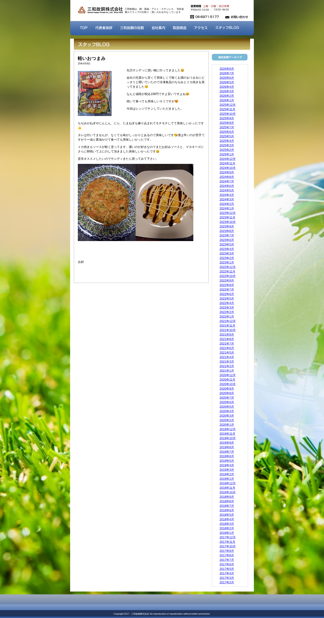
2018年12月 (228, 483)
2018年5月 (227, 514)
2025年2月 (227, 149)
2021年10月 (228, 330)
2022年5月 (227, 298)
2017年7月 (227, 559)
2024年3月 (227, 199)
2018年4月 (227, 519)
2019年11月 (227, 433)
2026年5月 (227, 82)
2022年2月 (227, 312)
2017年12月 (228, 537)
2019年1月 (227, 478)
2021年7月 (227, 343)
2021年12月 (228, 321)
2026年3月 (227, 91)
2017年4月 (227, 573)
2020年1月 (227, 424)
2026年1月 (227, 100)
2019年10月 (228, 438)
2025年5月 (227, 136)
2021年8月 (227, 339)
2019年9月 (227, 442)
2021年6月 (227, 348)
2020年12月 (228, 375)
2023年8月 (227, 231)
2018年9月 (227, 496)
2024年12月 (228, 159)
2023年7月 (227, 235)
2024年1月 (227, 208)
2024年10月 (228, 168)
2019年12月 (228, 429)
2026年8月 (227, 68)
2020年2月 (227, 420)
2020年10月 (228, 384)
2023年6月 (227, 240)
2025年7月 (227, 127)
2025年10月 (228, 113)
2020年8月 (227, 393)
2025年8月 (227, 122)
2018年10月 (228, 492)
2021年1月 (227, 370)
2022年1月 (227, 316)
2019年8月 (227, 447)
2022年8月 (227, 285)
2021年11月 (227, 325)
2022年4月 (227, 303)
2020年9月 (227, 388)
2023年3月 (227, 253)
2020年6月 (227, 402)
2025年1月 (227, 154)
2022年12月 (228, 267)
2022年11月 (227, 271)
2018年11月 (227, 487)
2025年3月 (227, 145)
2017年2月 (227, 582)
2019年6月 (227, 456)
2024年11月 (227, 163)
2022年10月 (228, 276)
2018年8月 (227, 501)
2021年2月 (227, 366)
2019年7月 (227, 451)
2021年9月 (227, 334)
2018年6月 (227, 510)
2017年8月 (227, 555)
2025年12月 (228, 104)
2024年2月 (227, 204)
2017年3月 (227, 578)
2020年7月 (227, 397)
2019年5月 (227, 460)
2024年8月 (227, 177)
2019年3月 (227, 469)
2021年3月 (227, 361)
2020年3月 (227, 415)
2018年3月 (227, 523)
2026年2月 (227, 95)
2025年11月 (227, 109)
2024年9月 (227, 172)
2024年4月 (227, 195)
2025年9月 (227, 118)
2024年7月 (227, 181)
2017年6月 (227, 564)
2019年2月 (227, 474)
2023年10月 (228, 222)
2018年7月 (227, 505)
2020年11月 (227, 379)
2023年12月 (228, 213)
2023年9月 (227, 226)
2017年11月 (227, 541)
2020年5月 (227, 406)
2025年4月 (227, 140)
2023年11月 (227, 217)
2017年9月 (227, 550)
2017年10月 (228, 546)
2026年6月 (227, 77)
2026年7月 (227, 73)
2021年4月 (227, 357)
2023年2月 (227, 258)
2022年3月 (227, 307)
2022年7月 (227, 289)
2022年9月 (227, 280)
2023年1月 (227, 262)
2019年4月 (227, 465)
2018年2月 (227, 528)
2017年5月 (227, 569)
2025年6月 (227, 131)
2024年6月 (227, 186)
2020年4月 (227, 411)
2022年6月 (227, 294)
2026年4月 (227, 86)
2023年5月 (227, 244)
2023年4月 (227, 249)
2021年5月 (227, 352)
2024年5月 (227, 190)
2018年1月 (227, 532)
